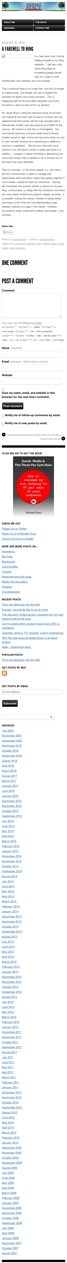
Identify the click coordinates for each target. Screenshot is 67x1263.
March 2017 (9, 781)
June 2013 (8, 946)
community (20, 243)
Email (25, 361)
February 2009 (11, 1198)
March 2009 (9, 1193)
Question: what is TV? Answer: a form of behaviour (33, 633)
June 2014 (8, 886)
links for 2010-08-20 (50, 438)
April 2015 (8, 836)
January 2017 (10, 786)
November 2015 (11, 806)
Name (12, 348)
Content (6, 571)
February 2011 (11, 1082)
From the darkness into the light (21, 604)
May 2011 (8, 1067)
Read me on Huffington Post (19, 533)
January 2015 (10, 851)
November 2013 (11, 921)
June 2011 (8, 1062)
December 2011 (11, 1032)
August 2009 (9, 1168)
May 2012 (8, 1012)
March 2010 (9, 1132)
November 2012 (11, 982)
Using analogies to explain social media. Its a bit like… (34, 434)
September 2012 (12, 992)
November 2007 (11, 1243)
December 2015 (11, 801)
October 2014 (10, 866)
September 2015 (12, 816)
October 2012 (10, 987)
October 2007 (10, 1248)
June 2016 (8, 791)
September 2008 (12, 1223)
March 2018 (9, 771)
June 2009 (8, 1178)
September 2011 (12, 1047)
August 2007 (9, 1253)
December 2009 (11, 1147)
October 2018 (10, 750)
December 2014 (11, 856)
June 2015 (8, 826)
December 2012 (11, 977)
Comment (8, 290)
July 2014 (8, 881)
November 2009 (11, 1152)
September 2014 (12, 871)
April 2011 (8, 1072)
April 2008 (8, 1233)
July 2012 (8, 1002)
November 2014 (11, 861)
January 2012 (10, 1027)
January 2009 (10, 1203)
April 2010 (8, 1127)
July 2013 (8, 941)
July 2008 (8, 1228)
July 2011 (8, 1057)
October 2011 (10, 1042)
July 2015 (8, 821)
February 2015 (11, 846)
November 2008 (11, 1213)
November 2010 (11, 1097)
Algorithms (8, 551)
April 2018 (8, 766)
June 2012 (8, 1007)
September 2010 (12, 1107)
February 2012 (11, 1022)
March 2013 (9, 962)
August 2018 (9, 761)
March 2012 (9, 1017)
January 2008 (10, 1238)
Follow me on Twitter (14, 528)
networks (31, 243)
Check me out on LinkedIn (18, 538)
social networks (17, 247)
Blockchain (8, 561)
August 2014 (9, 876)
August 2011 (9, 1052)
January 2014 (10, 911)
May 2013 (8, 951)
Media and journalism (15, 581)
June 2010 (8, 1117)
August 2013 (9, 936)
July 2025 (8, 730)
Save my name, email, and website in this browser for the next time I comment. (28, 395)
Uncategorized (46, 239)
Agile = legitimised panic (16, 647)
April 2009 (8, 1188)
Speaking (9, 28)
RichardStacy (19, 239)
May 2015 (8, 831)
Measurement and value (16, 576)
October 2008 (10, 1218)
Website (7, 375)
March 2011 (9, 1077)
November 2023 (11, 735)
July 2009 (8, 1173)
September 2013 (12, 931)
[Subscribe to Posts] (4, 675)
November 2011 (11, 1037)
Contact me (42, 28)
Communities (10, 566)
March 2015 (9, 841)
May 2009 (8, 1183)
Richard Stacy (50, 243)
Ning (39, 243)
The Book (41, 22)
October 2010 (10, 1102)
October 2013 (10, 926)
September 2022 (12, 740)
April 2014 (8, 896)
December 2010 (11, 1092)
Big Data (7, 556)
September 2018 (12, 756)
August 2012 (9, 997)
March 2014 (9, 901)
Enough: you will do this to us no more (25, 609)
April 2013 (8, 957)
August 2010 (9, 1112)
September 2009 (12, 1163)
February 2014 (11, 906)
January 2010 (10, 1142)
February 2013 (11, 967)
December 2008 (11, 1208)
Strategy (7, 587)
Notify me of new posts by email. (26, 423)
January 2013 (10, 972)
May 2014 (8, 891)
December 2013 (11, 916)
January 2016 (10, 796)
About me (9, 22)
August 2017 (9, 776)
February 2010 (11, 1137)
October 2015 (10, 811)
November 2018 (11, 745)
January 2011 (10, 1087)
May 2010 (8, 1122)
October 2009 (10, 1158)
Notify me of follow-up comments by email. (32, 415)
